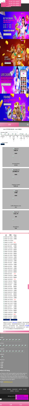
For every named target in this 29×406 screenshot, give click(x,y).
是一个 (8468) (6, 319)
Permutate (5, 142)
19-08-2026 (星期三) (14, 1)
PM (1, 404)
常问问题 (25, 389)
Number (3, 132)
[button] (3, 1)
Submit (2, 144)
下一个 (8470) (14, 319)
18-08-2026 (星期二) (14, 3)
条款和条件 (9, 389)
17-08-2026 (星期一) (14, 5)
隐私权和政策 (15, 389)
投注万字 (15, 322)
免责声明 (20, 389)
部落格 (1, 367)
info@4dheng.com (8, 382)
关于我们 (4, 389)
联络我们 (12, 391)
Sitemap (17, 391)
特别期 (1, 364)
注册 (9, 124)
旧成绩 (1, 365)
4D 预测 (1, 362)
